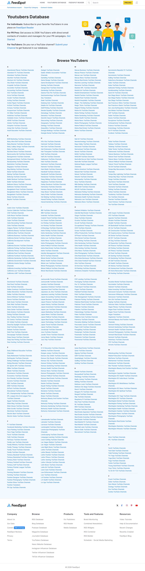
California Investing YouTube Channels (20, 268)
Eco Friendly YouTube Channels (18, 378)
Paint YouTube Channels (83, 294)
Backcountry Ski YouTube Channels (19, 154)
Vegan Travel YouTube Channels (119, 312)
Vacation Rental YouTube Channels (120, 282)
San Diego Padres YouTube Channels (121, 98)
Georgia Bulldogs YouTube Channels (53, 130)
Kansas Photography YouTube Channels (55, 373)
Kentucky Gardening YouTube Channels (54, 406)
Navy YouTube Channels (83, 182)
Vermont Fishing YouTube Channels (120, 324)
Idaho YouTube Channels (49, 250)
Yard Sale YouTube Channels (118, 450)
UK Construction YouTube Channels (120, 230)
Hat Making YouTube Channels (51, 197)
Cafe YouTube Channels (15, 218)
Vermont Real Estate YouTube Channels (122, 334)
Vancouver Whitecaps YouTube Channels (122, 294)
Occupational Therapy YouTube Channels (89, 225)
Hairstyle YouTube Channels (51, 144)
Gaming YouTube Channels (50, 85)
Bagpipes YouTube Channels (17, 167)
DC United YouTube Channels (17, 322)
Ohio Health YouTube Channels (85, 245)
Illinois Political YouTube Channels (52, 268)
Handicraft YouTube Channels (51, 174)
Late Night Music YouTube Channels (53, 447)
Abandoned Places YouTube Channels (20, 70)
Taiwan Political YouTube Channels (120, 161)
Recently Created (127, 532)
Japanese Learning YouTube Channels (54, 294)
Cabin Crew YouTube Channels (18, 208)
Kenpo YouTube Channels (50, 396)
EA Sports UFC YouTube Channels (19, 366)
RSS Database (37, 519)
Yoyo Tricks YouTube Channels (119, 468)
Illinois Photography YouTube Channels (54, 266)
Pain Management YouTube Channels (88, 297)
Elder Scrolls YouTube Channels (18, 408)
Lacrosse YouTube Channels (51, 424)
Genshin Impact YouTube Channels (53, 118)
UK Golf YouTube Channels (117, 261)
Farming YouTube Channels (16, 475)
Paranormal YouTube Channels (85, 339)
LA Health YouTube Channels (51, 480)
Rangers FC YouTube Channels (85, 392)
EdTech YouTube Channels (16, 388)
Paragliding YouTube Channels (85, 329)
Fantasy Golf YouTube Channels (18, 465)
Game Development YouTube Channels (54, 83)
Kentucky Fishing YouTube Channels (53, 403)
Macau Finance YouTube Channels (87, 73)
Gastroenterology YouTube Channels (53, 95)
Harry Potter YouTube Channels (52, 194)
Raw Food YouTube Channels (85, 402)
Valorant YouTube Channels (117, 287)
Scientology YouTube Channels (119, 128)
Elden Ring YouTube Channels (17, 403)
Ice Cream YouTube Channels (51, 220)
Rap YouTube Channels (83, 397)
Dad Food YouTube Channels (17, 284)
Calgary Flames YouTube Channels (19, 228)
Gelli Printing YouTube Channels (52, 108)
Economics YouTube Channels (17, 376)
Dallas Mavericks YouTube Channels (20, 292)
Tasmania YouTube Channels (118, 187)
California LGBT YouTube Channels (19, 273)
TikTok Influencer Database (43, 557)
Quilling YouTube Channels (84, 360)
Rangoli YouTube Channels (84, 394)
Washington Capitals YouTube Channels (122, 373)
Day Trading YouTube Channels (18, 317)
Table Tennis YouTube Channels (119, 149)
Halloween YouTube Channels (51, 159)
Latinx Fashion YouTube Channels (52, 455)
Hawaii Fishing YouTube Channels (52, 199)
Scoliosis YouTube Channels (118, 133)
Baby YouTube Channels (15, 149)
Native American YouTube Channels (87, 169)
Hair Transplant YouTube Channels (53, 151)
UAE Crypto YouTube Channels (119, 213)
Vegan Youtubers (114, 314)
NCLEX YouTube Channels (84, 189)
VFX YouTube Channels (116, 342)
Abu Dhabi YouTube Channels (17, 83)
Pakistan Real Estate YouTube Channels (88, 302)
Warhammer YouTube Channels (119, 360)
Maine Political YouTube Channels (86, 125)
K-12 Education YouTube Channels (53, 348)
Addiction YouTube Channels (17, 115)
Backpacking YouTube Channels (18, 161)
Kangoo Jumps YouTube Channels (53, 353)
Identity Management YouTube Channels (55, 253)
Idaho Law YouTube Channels (51, 238)
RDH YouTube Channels (83, 407)
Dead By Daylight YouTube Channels (20, 324)
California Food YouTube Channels (19, 253)
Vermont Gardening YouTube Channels (121, 327)
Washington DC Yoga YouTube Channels (122, 396)
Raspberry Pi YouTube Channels (86, 399)
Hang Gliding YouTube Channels (52, 179)
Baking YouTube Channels (16, 174)
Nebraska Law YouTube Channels (86, 199)
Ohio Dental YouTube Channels (85, 238)
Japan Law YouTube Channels (51, 309)
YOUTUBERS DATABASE (56, 3)
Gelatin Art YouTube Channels (51, 105)
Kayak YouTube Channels (50, 388)
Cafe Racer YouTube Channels (17, 215)
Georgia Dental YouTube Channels (53, 133)
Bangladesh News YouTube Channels (20, 192)
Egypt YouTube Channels (16, 401)
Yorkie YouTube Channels (117, 463)
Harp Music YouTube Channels (51, 192)
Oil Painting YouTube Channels (85, 268)
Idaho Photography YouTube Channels (54, 243)
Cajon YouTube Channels (16, 220)
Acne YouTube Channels (15, 95)
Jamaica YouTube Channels (50, 284)
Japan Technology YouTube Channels (54, 322)
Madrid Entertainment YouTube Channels (89, 93)
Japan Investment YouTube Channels (54, 307)
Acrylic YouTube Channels (16, 98)
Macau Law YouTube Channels (85, 75)
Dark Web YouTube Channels (17, 304)
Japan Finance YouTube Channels (53, 302)
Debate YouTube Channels (16, 329)
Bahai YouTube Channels (15, 172)
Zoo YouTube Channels (116, 489)
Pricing (128, 3)
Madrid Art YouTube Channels (85, 90)
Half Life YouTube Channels (50, 156)
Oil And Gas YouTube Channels (85, 266)
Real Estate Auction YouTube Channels (88, 414)
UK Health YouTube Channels (118, 263)
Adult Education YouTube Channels (19, 130)
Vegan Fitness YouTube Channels (120, 307)
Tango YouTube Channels (117, 179)
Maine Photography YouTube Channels (88, 123)
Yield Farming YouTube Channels (119, 453)
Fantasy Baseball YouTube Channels (20, 455)
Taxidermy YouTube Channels (118, 194)
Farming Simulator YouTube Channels (20, 472)
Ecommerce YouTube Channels (18, 373)
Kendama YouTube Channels (51, 391)
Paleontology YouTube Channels (86, 312)
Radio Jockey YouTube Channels (86, 379)
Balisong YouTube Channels (17, 177)
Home (42, 3)
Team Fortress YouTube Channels (120, 202)
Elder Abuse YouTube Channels (18, 406)
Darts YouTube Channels (15, 307)
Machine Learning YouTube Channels (87, 83)
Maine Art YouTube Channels (85, 110)
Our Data (10, 523)
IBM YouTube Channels (49, 213)
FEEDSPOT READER (76, 3)
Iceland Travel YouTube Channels (52, 218)
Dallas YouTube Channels (16, 294)
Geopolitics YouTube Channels (51, 128)
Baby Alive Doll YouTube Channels (19, 141)
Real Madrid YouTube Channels (85, 424)
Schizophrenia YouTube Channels (120, 123)
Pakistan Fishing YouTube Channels (87, 299)
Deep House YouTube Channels (18, 337)
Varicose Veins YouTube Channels (120, 304)
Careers (15, 528)
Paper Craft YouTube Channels (85, 327)
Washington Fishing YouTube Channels (121, 403)
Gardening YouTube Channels (51, 90)
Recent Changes (126, 528)
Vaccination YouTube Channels (119, 284)
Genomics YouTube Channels (51, 115)
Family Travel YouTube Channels (18, 450)
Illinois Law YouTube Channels (51, 263)
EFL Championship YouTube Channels (20, 393)
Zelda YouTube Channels (117, 482)
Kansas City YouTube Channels (52, 360)
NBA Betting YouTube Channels (85, 184)
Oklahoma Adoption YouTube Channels (88, 271)
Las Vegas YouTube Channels (51, 444)
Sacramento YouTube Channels (119, 75)
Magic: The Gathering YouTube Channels (89, 103)
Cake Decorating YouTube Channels (19, 223)
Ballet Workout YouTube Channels (19, 179)
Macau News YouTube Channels (86, 78)
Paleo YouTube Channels (83, 314)
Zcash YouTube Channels (117, 479)
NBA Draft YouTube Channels (85, 187)
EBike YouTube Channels (15, 368)
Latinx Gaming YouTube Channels (52, 460)
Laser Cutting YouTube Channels (52, 439)
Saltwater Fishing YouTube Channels (121, 88)
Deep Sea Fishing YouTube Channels (20, 339)
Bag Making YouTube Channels (18, 169)
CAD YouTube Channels (15, 213)
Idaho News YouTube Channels (52, 240)
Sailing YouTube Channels (117, 78)
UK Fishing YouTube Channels (118, 248)
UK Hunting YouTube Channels (119, 273)
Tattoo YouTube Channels (117, 192)
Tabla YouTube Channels (116, 141)
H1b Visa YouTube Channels (51, 141)
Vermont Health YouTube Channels (120, 329)
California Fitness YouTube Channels (20, 250)
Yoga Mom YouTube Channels (118, 458)
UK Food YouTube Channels (117, 253)
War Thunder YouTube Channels (119, 366)
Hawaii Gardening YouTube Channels (54, 202)
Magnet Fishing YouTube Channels (87, 108)
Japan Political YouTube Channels (52, 317)
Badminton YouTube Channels (17, 164)
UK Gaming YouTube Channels (118, 256)
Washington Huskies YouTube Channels (122, 411)
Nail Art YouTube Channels (84, 139)
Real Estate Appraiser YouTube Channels (89, 412)
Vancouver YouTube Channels (118, 297)
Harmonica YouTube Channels (51, 187)
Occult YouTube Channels (84, 223)
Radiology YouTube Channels (85, 377)
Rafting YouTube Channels (84, 382)
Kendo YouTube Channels (50, 393)
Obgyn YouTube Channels (84, 215)
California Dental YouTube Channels (19, 238)
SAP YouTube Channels (116, 113)
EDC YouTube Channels (15, 383)
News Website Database (41, 544)
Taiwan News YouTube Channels (119, 159)
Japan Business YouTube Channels (53, 299)
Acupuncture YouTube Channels (18, 110)
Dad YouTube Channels (15, 287)
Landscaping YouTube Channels (52, 434)
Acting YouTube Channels (16, 100)
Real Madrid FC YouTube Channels (87, 422)
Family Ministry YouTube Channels (19, 444)
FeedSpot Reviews (14, 532)
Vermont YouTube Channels (117, 337)
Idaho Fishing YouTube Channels (52, 230)
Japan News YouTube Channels (52, 314)
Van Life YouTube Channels (117, 299)
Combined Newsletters (93, 523)
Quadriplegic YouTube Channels (86, 358)
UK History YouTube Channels (118, 266)
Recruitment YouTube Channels (85, 432)
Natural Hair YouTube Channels (85, 172)
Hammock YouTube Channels (51, 164)
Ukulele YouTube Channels (117, 223)
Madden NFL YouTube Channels (86, 88)
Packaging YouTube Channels (85, 282)
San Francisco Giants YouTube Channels (122, 105)
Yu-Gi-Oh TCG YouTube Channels (120, 471)
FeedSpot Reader (25, 27)
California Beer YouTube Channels (19, 233)
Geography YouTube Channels (51, 123)
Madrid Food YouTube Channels (86, 98)
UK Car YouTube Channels (117, 228)
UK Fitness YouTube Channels (118, 250)
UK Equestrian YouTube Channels (120, 243)
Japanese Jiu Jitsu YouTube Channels (54, 292)
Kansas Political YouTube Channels (53, 376)
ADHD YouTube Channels (16, 120)
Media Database (70, 528)
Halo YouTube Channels (49, 161)
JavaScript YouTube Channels (51, 329)
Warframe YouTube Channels (118, 358)
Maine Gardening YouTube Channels (87, 115)
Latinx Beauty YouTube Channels (52, 452)
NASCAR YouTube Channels (84, 156)
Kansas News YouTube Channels (52, 371)
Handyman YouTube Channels (51, 177)
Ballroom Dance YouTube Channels (19, 184)
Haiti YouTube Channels (49, 154)
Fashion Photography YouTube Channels (21, 480)
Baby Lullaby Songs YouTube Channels (20, 146)
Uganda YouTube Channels (117, 218)
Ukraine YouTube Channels (117, 220)
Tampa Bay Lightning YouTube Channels (122, 174)
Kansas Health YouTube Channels (52, 368)
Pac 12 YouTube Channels (84, 284)
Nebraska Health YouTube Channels (87, 197)
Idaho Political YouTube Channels (52, 245)
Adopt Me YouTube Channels (17, 128)
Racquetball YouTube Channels (85, 374)
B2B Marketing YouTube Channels (19, 139)
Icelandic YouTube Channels (51, 215)
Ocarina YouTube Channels (84, 220)
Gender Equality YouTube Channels (53, 110)
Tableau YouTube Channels (117, 144)
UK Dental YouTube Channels (118, 235)
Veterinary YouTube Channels (118, 339)
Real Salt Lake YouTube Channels (86, 427)
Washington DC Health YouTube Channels (122, 376)
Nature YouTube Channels (84, 174)
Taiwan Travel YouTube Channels (119, 164)
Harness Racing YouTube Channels (53, 189)
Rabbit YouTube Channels (84, 371)
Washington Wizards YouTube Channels (122, 428)
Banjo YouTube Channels (15, 197)
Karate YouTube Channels (50, 383)
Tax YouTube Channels (116, 197)
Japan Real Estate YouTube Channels (54, 319)
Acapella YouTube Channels (17, 85)
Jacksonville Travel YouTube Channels (54, 279)
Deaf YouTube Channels (15, 327)
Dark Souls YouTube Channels (17, 302)
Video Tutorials (126, 519)
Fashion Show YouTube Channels (18, 482)
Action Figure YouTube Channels (18, 103)
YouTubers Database (40, 540)
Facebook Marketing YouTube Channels (21, 427)
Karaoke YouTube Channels (50, 381)
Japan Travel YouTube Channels (52, 324)
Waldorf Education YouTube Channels (121, 356)
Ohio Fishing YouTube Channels (86, 240)
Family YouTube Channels (16, 452)
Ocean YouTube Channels (84, 230)
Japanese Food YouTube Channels (53, 289)
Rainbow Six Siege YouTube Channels (88, 387)
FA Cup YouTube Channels (16, 487)
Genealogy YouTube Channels (51, 113)
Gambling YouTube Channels (51, 78)
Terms (9, 540)
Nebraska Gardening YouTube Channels (88, 194)
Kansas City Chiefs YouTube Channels (54, 356)
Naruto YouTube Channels (84, 151)
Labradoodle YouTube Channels (52, 419)
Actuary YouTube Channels (16, 108)
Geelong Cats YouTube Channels (52, 103)
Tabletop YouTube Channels (118, 146)
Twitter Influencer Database (43, 552)
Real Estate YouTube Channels (85, 419)
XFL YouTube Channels (116, 439)
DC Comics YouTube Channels (17, 319)
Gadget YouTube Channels (50, 70)
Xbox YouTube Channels (116, 437)
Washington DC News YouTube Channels (122, 388)
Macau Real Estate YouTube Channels (88, 80)
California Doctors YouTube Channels (20, 245)
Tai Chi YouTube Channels (117, 167)
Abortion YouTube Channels (17, 78)
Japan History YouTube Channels (52, 304)
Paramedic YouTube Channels (85, 334)
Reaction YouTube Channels (84, 409)
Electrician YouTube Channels (17, 411)
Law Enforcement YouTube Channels (54, 472)
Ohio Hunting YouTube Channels (86, 248)
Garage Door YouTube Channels (52, 88)
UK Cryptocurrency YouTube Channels (121, 233)
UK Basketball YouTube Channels (119, 225)
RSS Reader (68, 523)
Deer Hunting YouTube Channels (18, 342)
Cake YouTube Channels (15, 225)
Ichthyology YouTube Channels (52, 228)
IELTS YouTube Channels (49, 256)
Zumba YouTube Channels (117, 492)
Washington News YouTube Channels (121, 413)
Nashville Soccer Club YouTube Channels (89, 159)
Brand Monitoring (91, 519)
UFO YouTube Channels (116, 215)
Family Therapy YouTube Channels (19, 447)
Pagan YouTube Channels (83, 289)
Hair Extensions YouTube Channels (53, 149)
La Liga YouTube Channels (50, 482)
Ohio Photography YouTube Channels (88, 253)
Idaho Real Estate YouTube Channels (54, 248)
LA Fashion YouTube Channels (51, 477)
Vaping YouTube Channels (117, 302)
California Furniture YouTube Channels (20, 256)
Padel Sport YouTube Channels (85, 287)
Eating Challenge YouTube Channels (19, 360)
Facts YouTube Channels (16, 434)
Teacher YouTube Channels (117, 199)
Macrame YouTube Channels (85, 85)
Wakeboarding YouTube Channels (120, 353)
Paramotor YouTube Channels (85, 337)
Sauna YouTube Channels (117, 118)
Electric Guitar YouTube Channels (18, 416)
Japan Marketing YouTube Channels (53, 312)
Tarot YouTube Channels (116, 184)
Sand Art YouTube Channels (118, 93)
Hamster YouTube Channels (50, 167)
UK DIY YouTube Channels (117, 238)
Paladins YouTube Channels (84, 309)
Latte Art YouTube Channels (51, 467)
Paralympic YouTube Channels (85, 332)
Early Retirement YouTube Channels (19, 356)
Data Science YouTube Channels (18, 312)
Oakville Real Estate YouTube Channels (88, 213)
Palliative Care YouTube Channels (86, 317)
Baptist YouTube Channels (16, 199)
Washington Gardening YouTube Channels (123, 406)
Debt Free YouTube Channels (17, 332)
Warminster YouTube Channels (119, 363)
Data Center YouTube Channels (18, 309)
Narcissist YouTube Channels (85, 146)
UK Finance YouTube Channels (119, 245)
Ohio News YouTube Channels (85, 250)
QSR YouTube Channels (83, 356)
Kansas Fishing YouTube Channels (53, 363)
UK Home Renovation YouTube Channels (122, 271)
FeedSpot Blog (125, 536)
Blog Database (38, 523)
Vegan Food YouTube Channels (119, 309)
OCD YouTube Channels (83, 228)
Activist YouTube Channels (16, 105)
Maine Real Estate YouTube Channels (88, 128)
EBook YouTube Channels (16, 371)
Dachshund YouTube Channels (18, 282)
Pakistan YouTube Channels (84, 307)
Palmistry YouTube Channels (84, 319)
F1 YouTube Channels (14, 424)
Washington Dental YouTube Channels (121, 401)
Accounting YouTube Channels (18, 90)
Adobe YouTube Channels (16, 123)
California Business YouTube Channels (20, 235)
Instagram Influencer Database (44, 548)
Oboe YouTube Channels (83, 218)
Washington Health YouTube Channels (121, 408)
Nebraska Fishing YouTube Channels (87, 192)
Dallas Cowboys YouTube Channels (19, 289)
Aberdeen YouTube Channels (17, 75)
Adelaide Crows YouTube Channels (19, 118)
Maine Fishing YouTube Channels (86, 113)
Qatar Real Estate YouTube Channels (87, 348)
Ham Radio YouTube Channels (51, 169)
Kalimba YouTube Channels (50, 350)
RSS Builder (88, 536)
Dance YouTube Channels (16, 299)
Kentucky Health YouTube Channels (53, 408)
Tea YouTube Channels (116, 204)
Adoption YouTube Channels (17, 125)
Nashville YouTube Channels (84, 161)
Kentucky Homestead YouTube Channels (55, 411)
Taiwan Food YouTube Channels (119, 156)
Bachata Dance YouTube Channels (19, 151)
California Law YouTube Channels (18, 271)
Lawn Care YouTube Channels (51, 470)
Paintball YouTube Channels (84, 292)
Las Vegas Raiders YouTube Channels (54, 442)
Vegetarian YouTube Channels (118, 317)
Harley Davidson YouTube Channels (53, 184)
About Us (11, 519)
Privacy (10, 536)
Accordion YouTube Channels (17, 88)
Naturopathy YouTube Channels (86, 179)
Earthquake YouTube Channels (18, 358)
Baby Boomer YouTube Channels (18, 144)
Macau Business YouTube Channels (87, 70)
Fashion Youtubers (13, 485)
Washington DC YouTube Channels (120, 398)
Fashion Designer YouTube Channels (20, 477)
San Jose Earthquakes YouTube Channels (122, 108)
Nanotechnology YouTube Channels (87, 141)
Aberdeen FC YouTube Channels (18, 73)
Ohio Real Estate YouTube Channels (87, 256)
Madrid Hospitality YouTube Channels (88, 100)
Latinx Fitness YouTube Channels (52, 457)
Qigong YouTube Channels (84, 353)
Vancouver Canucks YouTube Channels (122, 292)
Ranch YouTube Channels (83, 389)
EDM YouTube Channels (15, 386)
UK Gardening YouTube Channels (119, 258)
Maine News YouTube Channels (86, 120)
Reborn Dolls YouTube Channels (86, 429)
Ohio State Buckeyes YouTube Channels (89, 258)
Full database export (14, 7)
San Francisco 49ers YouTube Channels (122, 103)
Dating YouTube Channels (16, 314)
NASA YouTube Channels (83, 154)
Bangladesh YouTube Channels (18, 194)
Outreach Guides (46, 7)
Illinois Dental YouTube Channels (52, 258)
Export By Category (31, 7)
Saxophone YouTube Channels (119, 120)
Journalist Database (40, 536)
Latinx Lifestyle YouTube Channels (53, 462)
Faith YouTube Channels (15, 437)
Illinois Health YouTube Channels (52, 261)
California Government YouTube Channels (21, 261)
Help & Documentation (129, 523)
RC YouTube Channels (82, 404)
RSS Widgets (89, 528)
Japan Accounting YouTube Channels (54, 297)
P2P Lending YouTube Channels (86, 279)
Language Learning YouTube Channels (54, 437)
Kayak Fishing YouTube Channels (52, 386)
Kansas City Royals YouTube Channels (54, 358)
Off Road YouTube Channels (84, 235)
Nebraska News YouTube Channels (87, 202)
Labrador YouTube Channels (51, 422)
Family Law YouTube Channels (17, 442)
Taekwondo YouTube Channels (119, 151)
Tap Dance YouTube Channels (118, 182)
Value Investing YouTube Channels (120, 289)
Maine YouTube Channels (83, 130)
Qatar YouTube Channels (83, 350)
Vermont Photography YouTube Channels (122, 332)
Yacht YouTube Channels (117, 448)
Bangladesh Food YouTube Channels (20, 189)
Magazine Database (40, 532)
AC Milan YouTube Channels (17, 113)
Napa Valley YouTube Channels (85, 144)
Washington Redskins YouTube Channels (122, 426)
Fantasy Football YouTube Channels (19, 462)
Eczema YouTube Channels (16, 381)
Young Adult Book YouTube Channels (121, 466)
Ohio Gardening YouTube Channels (87, 243)
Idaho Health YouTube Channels (52, 235)
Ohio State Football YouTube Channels (88, 261)
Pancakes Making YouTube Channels (88, 322)
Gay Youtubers (46, 98)
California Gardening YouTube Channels (21, 258)
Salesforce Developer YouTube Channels (122, 80)
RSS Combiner (89, 532)
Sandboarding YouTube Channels (120, 90)
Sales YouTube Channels (116, 83)
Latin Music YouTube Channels (51, 465)
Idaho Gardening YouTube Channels (53, 233)
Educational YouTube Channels (18, 391)
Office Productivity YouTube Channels (88, 233)
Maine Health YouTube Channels (86, 118)
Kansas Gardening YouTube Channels (54, 366)
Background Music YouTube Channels (20, 159)
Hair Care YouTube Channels (51, 146)
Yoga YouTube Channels (116, 461)
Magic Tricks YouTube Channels (86, 105)
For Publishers (69, 519)
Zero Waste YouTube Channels (119, 484)
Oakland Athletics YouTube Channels (87, 210)
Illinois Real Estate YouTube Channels (54, 271)
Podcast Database (39, 528)
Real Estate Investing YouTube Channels (89, 417)
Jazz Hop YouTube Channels (51, 339)
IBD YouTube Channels (49, 210)
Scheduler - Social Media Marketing (98, 540)
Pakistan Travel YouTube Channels (87, 304)
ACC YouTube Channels (15, 93)
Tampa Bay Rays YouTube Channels (120, 177)
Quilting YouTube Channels (84, 363)
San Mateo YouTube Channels (118, 110)
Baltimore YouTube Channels (17, 187)
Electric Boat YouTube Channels (18, 413)
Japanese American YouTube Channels (54, 287)
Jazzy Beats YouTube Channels (52, 337)
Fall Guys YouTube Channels (17, 439)
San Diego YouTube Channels (118, 100)
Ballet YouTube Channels (15, 182)
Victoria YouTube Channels (117, 345)
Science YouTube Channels (117, 125)
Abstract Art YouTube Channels (18, 80)
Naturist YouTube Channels (84, 177)
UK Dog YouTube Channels (117, 240)
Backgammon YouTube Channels (18, 156)
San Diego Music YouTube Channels (120, 95)
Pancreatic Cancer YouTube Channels (88, 324)
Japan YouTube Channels (50, 327)
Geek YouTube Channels (49, 100)
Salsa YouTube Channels (116, 85)
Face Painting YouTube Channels (18, 429)
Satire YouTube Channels (117, 115)
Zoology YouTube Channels (117, 487)
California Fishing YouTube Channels (19, 248)
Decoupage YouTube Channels (18, 334)
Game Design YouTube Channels (52, 80)
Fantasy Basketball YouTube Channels (20, 457)
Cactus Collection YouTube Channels (20, 210)
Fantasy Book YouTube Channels (18, 460)
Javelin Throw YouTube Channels (52, 334)
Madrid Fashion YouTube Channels (87, 95)
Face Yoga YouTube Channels (17, 432)
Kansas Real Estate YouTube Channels (54, 378)
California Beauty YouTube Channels (19, 230)
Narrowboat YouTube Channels (85, 149)
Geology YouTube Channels (50, 125)
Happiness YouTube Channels (51, 182)
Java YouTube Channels (49, 332)
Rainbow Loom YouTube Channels (86, 384)
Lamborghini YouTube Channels (52, 427)
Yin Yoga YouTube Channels (118, 455)
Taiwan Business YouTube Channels (120, 154)
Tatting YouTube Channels (117, 189)
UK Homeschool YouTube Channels (120, 268)
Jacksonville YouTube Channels (52, 282)
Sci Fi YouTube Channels (116, 130)
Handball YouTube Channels (51, 172)
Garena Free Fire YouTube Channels (53, 93)
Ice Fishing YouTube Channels (51, 223)
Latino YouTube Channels (50, 450)
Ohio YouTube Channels (83, 263)
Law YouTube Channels (49, 475)
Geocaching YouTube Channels (52, 120)
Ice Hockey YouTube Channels (51, 225)
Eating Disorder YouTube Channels (19, 363)
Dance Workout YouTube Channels (19, 297)
